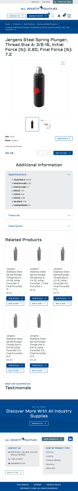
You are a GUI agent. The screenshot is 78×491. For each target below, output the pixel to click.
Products (17, 24)
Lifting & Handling (53, 460)
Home (7, 24)
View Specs (62, 138)
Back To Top (12, 472)
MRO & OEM (50, 468)
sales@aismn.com (18, 463)
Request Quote (39, 15)
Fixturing (49, 452)
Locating (49, 456)
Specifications (17, 174)
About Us (35, 2)
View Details (14, 298)
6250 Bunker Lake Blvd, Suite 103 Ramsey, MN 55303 (24, 453)
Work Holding (29, 24)
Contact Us (14, 16)
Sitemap (38, 485)
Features (14, 215)
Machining (50, 464)
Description (16, 226)
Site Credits (23, 485)
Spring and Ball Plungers (47, 24)
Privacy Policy (54, 485)
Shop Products (51, 439)
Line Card (46, 2)
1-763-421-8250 (64, 2)
